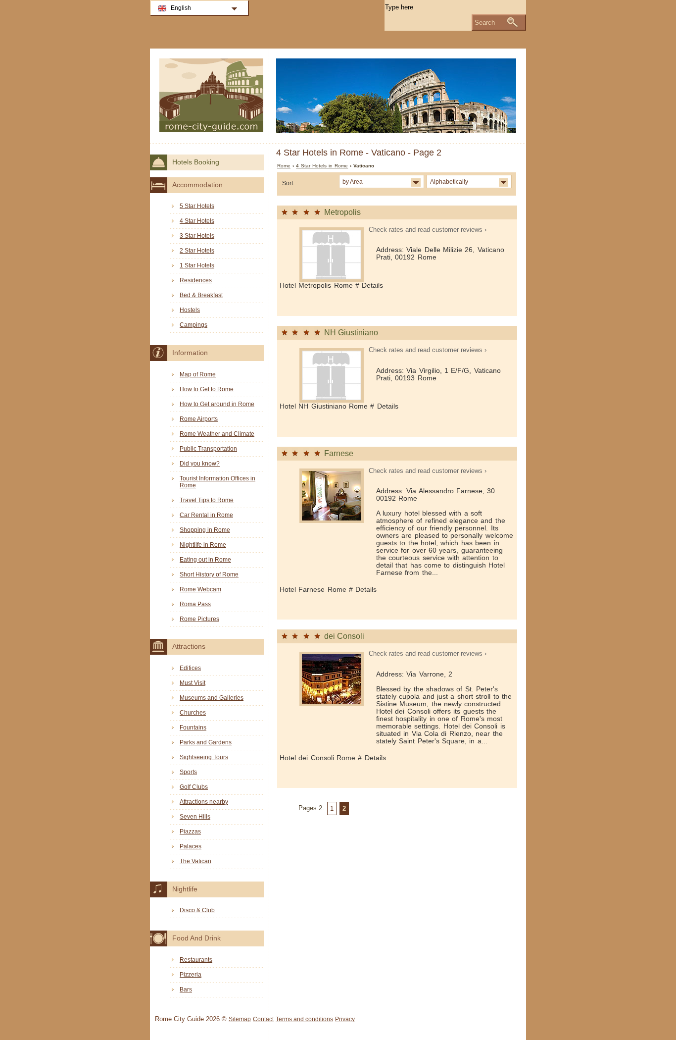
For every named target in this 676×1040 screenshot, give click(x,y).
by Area (352, 181)
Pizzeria (190, 974)
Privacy (345, 1019)
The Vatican (195, 861)
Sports (188, 772)
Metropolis (342, 212)
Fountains (193, 727)
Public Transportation (208, 448)
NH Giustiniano (351, 332)
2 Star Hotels (197, 250)
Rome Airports (199, 419)
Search (485, 22)
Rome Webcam (200, 589)
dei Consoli (344, 636)
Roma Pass (195, 604)
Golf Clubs (194, 786)
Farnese (338, 453)
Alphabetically (449, 181)
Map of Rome (198, 374)
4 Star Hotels (197, 220)
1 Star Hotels (197, 265)
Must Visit (192, 682)
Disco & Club (197, 910)
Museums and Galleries (211, 697)
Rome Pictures (199, 619)
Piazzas (190, 831)
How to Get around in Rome (217, 404)
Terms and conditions (304, 1019)
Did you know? (200, 463)
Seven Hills (195, 816)
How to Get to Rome (207, 389)
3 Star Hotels (197, 235)
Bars (186, 989)
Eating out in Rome (205, 559)
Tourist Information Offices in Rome (217, 482)
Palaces (190, 846)
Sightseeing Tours (204, 757)
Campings (193, 324)
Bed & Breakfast (201, 295)
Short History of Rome (209, 574)
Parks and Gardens (206, 742)
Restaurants (196, 959)
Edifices (190, 668)
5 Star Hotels (197, 206)
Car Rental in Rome (206, 515)
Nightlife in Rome (203, 544)
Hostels (190, 310)
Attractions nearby (204, 801)
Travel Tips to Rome (207, 500)
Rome (283, 165)
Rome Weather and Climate (217, 433)
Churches (193, 712)
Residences (196, 280)
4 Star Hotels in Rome (322, 165)
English (181, 7)
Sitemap (240, 1019)
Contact (263, 1019)
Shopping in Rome (205, 529)
